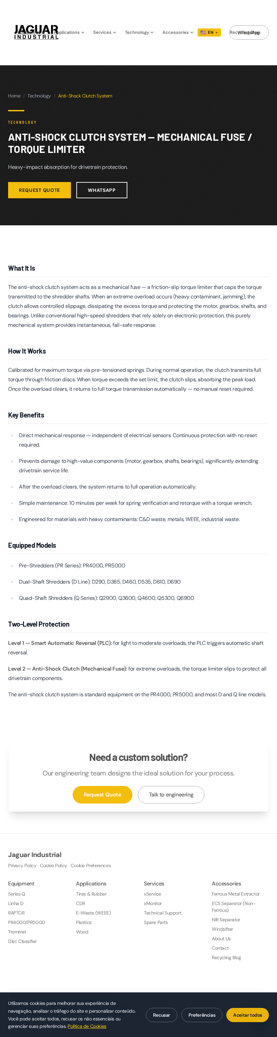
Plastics (84, 922)
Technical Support (162, 913)
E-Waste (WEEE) (93, 913)
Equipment (29, 32)
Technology (137, 32)
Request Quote (39, 190)
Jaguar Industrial (34, 854)
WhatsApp (248, 32)
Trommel (17, 932)
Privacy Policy (22, 865)
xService (152, 894)
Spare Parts (156, 922)
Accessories (175, 32)
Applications (67, 32)
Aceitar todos (247, 1015)
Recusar (161, 1015)
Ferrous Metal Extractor (236, 894)
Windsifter (222, 929)
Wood (82, 932)
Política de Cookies (87, 1026)
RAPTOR (16, 913)
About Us (221, 938)
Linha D (15, 903)
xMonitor (153, 903)
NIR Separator (226, 920)
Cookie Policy (53, 865)
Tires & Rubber (91, 894)
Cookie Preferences (91, 865)
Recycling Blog (226, 957)
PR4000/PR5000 (26, 922)
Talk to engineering (171, 794)
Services (102, 32)
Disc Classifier (22, 941)
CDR (80, 903)
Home (14, 96)
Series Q (16, 894)
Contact (220, 948)
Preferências (201, 1015)
